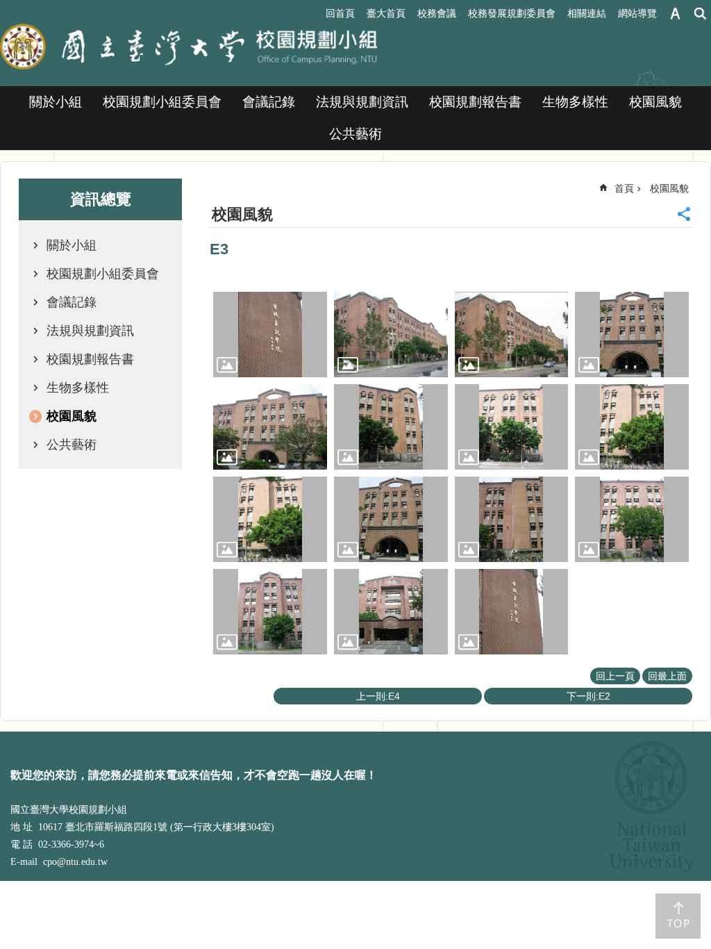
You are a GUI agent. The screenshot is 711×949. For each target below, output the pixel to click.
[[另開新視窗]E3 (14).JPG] (391, 611)
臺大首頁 (386, 13)
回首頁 (340, 13)
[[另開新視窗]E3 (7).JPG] (512, 427)
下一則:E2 (588, 696)
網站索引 (700, 13)
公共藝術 (355, 133)
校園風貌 (655, 101)
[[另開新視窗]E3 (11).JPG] (512, 519)
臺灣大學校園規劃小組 (189, 48)
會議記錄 (268, 101)
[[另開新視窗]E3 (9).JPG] (270, 519)
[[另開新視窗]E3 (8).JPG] (632, 427)
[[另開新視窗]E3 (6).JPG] (391, 427)
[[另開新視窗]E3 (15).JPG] (512, 611)
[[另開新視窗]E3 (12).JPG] (632, 519)
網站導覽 (637, 13)
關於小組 (55, 101)
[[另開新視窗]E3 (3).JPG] (512, 334)
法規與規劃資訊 (362, 101)
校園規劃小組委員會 (162, 101)
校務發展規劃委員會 (511, 13)
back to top (678, 916)
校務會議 (436, 13)
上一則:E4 (378, 696)
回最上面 (667, 676)
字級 (675, 13)
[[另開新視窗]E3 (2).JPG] (391, 334)
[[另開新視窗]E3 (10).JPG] (391, 519)
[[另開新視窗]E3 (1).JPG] (270, 334)
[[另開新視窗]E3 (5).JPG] (270, 427)
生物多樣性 (575, 101)
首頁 (624, 188)
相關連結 (586, 13)
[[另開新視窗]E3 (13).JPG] (270, 611)
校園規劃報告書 (475, 101)
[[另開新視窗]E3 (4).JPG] (632, 334)
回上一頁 (615, 676)
